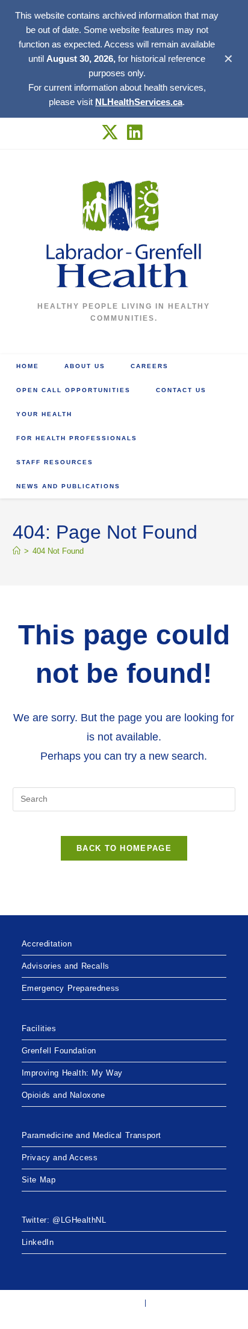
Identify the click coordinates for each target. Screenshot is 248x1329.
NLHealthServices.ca (138, 102)
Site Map (39, 1179)
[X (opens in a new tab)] (112, 132)
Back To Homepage (124, 848)
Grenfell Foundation (59, 1050)
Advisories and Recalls (66, 965)
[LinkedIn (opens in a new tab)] (135, 132)
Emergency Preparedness (71, 988)
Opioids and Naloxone (63, 1095)
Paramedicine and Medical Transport (91, 1135)
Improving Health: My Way (72, 1072)
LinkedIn (38, 1242)
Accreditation (47, 943)
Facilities (39, 1028)
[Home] (16, 551)
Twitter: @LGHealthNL (64, 1220)
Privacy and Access (60, 1157)
